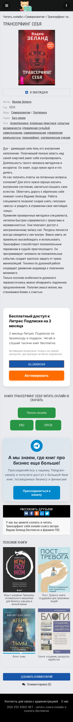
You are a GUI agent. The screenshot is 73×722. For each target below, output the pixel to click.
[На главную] (36, 5)
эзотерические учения (55, 137)
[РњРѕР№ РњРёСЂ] (42, 513)
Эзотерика (40, 112)
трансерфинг (30, 137)
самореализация (35, 133)
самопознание (12, 133)
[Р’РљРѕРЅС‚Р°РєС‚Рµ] (26, 513)
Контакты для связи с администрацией (31, 701)
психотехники (19, 123)
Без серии (18, 118)
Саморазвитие (35, 17)
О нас (65, 701)
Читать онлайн (13, 17)
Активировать (37, 376)
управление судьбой (36, 128)
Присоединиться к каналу (37, 492)
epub (48, 425)
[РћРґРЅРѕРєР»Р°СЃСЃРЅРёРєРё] (36, 513)
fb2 (22, 425)
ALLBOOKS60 (37, 363)
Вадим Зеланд (21, 102)
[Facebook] (31, 513)
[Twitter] (47, 513)
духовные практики (43, 123)
